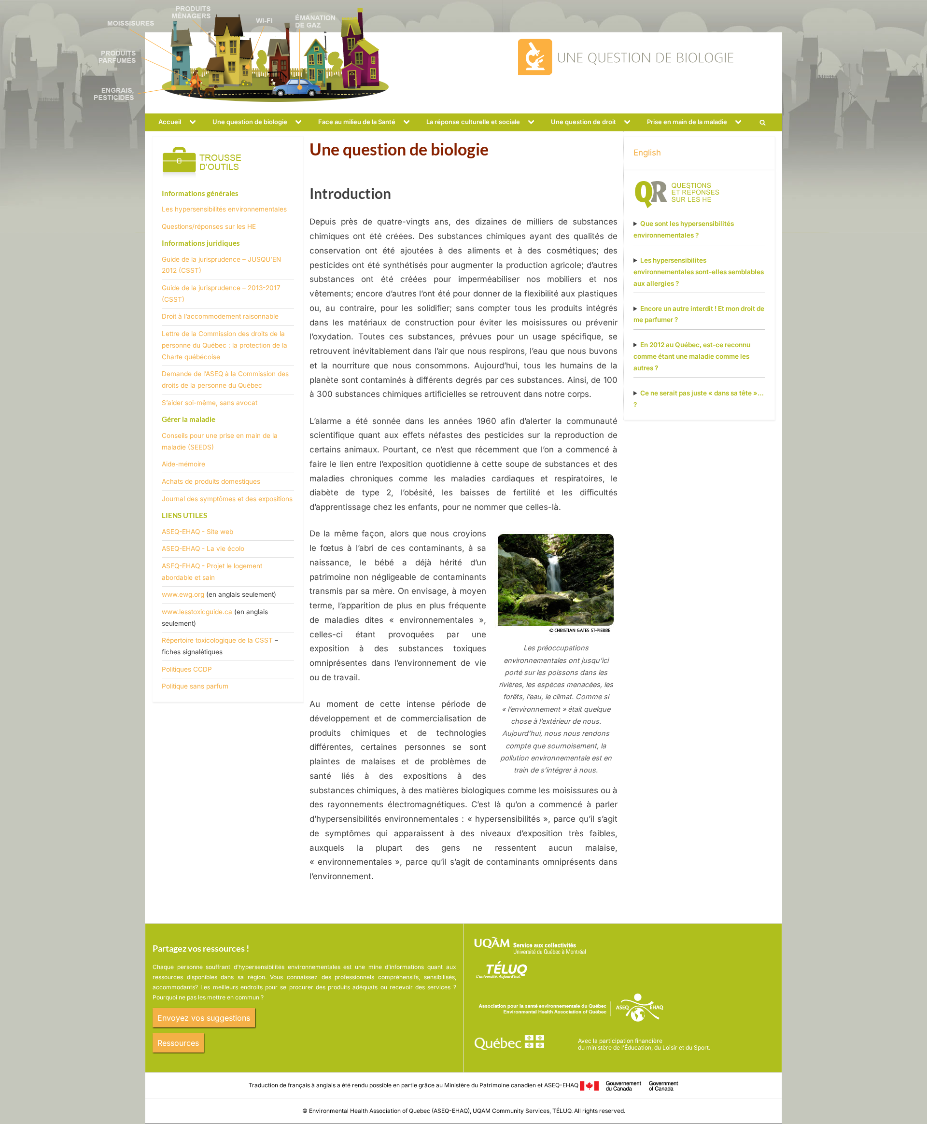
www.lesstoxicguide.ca (197, 612)
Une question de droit (583, 122)
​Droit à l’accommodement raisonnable (220, 316)
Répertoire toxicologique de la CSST (217, 640)
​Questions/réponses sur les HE (209, 226)
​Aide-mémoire (183, 464)
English (647, 152)
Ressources (178, 1043)
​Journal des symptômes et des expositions (227, 499)
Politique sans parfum (195, 686)
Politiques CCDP (187, 669)
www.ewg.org (183, 594)
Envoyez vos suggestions (203, 1018)
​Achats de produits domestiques (211, 481)
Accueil (169, 122)
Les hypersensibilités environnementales (224, 209)
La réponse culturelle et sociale (473, 122)
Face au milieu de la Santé (356, 122)
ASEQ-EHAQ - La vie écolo (203, 548)
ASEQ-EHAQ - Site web (197, 531)
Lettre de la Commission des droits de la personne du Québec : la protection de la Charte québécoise (224, 345)
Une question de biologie (249, 122)
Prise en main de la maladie (687, 122)
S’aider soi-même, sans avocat (209, 403)
